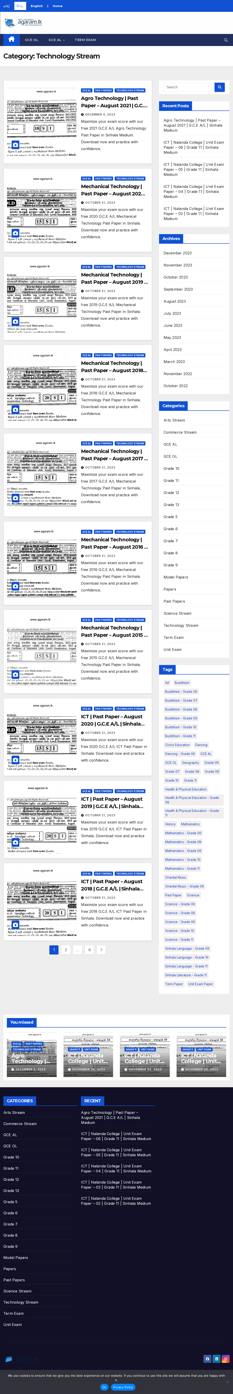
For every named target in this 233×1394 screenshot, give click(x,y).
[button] (226, 40)
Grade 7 (171, 541)
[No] (227, 1382)
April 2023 (173, 349)
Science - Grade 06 (180, 904)
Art (167, 683)
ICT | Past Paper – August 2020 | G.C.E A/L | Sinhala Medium (111, 724)
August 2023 (175, 301)
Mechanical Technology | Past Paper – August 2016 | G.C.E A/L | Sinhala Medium (113, 547)
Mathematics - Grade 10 (182, 860)
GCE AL (55, 40)
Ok (104, 1387)
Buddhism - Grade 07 (181, 700)
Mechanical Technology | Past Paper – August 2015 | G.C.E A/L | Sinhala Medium (113, 635)
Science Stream (178, 613)
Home (58, 6)
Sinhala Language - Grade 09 (187, 948)
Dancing (201, 745)
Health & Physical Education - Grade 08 (192, 800)
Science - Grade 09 (180, 922)
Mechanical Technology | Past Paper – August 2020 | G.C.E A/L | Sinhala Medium (114, 193)
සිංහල (20, 6)
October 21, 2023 (100, 202)
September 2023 (178, 289)
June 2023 (173, 325)
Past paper (173, 895)
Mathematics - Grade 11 (182, 868)
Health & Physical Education (186, 789)
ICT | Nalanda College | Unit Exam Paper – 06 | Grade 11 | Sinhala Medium (194, 147)
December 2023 (178, 253)
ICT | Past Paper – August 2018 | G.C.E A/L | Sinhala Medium (111, 888)
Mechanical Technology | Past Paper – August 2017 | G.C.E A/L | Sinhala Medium (113, 458)
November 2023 (178, 265)
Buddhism (182, 683)
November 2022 (178, 373)
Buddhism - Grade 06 (181, 691)
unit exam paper (200, 984)
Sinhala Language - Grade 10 (186, 957)
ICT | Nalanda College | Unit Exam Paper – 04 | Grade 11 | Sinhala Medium (194, 191)
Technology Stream (130, 90)
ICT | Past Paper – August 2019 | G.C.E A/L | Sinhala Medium (111, 806)
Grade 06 (212, 763)
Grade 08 (192, 771)
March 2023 (174, 361)
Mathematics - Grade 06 (183, 833)
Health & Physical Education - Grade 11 (192, 813)
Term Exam (85, 40)
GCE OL (31, 40)
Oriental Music (175, 877)
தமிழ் (6, 6)
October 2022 (176, 386)
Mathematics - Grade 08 (183, 842)
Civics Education (177, 745)
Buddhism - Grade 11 (180, 736)
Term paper (174, 984)
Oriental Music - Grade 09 (184, 886)
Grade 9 (171, 565)
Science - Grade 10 (179, 931)
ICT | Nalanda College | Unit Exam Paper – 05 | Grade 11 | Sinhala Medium (194, 169)
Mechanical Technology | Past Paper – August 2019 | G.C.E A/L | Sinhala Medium (113, 282)
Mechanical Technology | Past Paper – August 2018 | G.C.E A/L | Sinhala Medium (113, 370)
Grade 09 (212, 771)
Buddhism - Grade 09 (181, 718)
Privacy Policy (123, 1387)
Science (193, 895)
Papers (170, 589)
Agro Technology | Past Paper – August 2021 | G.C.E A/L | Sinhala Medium (114, 105)
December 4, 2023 (100, 114)
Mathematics (190, 824)
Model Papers (176, 577)
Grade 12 (171, 492)
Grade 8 (171, 553)
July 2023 (172, 313)
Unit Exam (173, 649)
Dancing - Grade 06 (180, 754)
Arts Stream (174, 420)
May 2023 (172, 337)
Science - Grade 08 (180, 913)
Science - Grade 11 (179, 939)
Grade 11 (171, 480)
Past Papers (103, 90)
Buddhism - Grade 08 (181, 709)
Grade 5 (170, 516)
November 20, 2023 (88, 1069)
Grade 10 (172, 468)
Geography (190, 763)
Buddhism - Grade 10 (180, 727)
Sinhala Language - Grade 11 (186, 966)
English (37, 6)
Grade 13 (171, 504)
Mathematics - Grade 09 (183, 851)
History (170, 824)
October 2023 (176, 277)
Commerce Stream (180, 432)
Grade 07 (172, 771)
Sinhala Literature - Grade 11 (186, 975)
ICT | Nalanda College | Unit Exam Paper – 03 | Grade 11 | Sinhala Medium (194, 213)
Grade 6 (171, 529)
